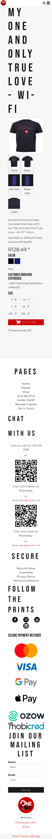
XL (24, 306)
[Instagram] (26, 619)
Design (25, 387)
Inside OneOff (26, 400)
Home (26, 383)
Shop (26, 391)
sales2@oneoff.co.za (29, 545)
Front (14, 170)
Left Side (14, 189)
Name (12, 762)
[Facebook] (15, 619)
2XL (11, 313)
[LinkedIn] (26, 626)
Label (14, 211)
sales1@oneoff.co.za (29, 500)
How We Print (26, 395)
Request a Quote (26, 404)
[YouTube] (37, 619)
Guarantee (26, 572)
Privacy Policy (26, 576)
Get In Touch (26, 408)
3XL (23, 313)
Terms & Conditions (25, 580)
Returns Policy (26, 568)
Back (27, 170)
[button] (44, 2)
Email (11, 774)
